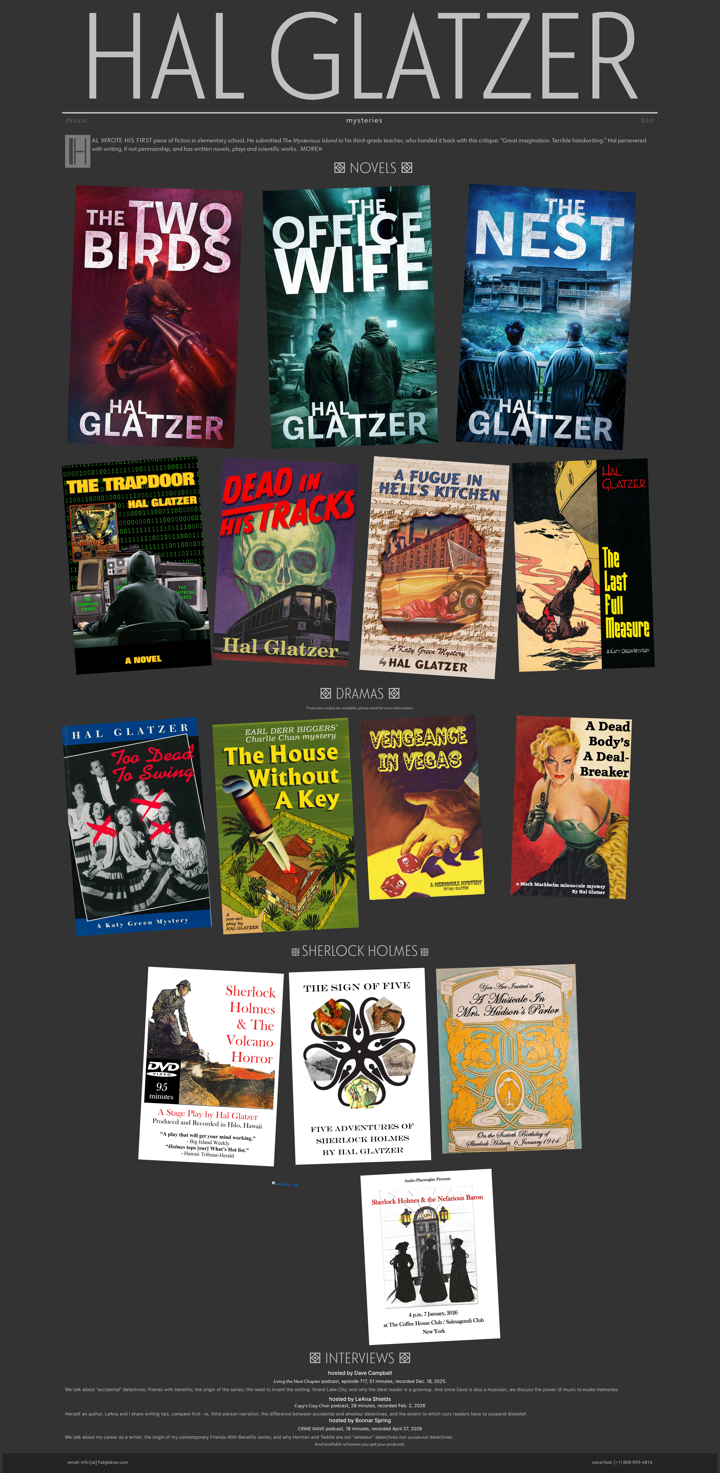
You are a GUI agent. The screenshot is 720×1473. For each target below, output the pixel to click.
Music (77, 119)
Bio (647, 119)
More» (311, 147)
